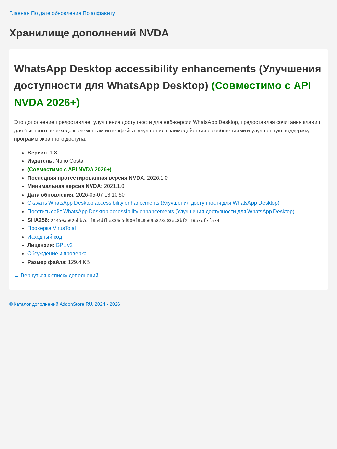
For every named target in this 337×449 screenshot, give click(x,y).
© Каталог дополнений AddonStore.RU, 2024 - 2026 (64, 304)
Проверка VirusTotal (51, 228)
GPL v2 (64, 245)
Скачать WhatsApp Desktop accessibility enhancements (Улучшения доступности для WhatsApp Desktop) (153, 203)
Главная (19, 13)
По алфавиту (99, 13)
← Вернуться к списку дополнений (56, 275)
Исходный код (44, 237)
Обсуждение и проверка (57, 253)
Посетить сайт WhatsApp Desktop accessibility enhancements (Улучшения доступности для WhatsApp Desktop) (160, 211)
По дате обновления (56, 13)
